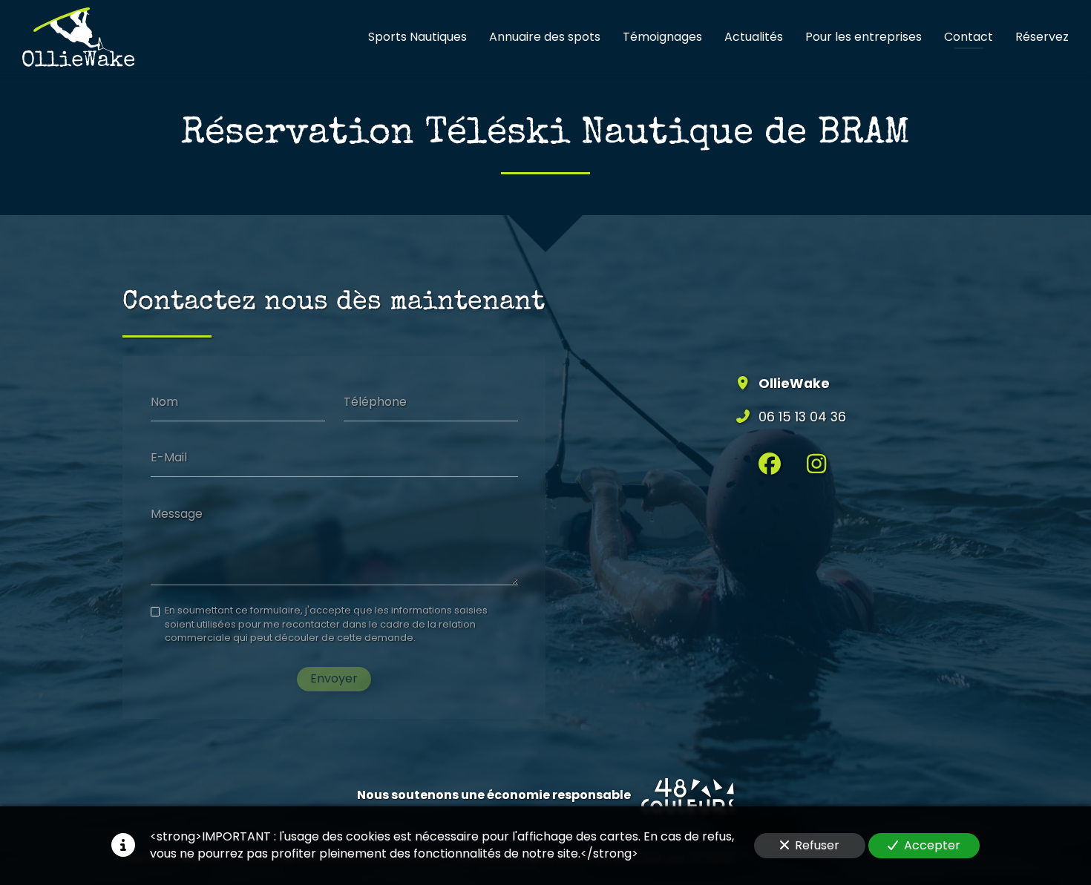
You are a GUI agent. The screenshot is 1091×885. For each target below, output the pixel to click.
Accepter (932, 845)
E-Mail (169, 458)
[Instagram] (816, 464)
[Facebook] (770, 464)
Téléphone (375, 401)
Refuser (817, 845)
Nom (164, 401)
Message (177, 514)
